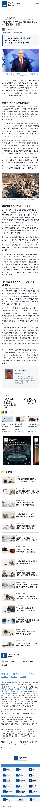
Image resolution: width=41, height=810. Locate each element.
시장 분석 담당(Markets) (31, 689)
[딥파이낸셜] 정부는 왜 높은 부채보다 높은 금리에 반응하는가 (26, 633)
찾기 (36, 9)
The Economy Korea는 (7, 683)
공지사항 (23, 676)
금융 (7, 661)
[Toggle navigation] (37, 4)
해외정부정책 (11, 18)
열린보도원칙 (23, 736)
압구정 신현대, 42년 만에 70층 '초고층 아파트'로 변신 (30, 401)
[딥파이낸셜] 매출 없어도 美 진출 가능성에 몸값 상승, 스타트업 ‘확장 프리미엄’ (26, 528)
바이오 (25, 661)
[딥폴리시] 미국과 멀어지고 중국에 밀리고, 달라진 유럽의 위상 (26, 551)
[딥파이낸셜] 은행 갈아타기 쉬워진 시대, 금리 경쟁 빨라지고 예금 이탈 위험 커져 (27, 575)
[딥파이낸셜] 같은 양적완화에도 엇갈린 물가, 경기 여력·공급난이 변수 (27, 563)
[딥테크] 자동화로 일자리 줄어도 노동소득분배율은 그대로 (25, 504)
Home (3, 18)
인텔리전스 (6, 665)
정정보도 (4, 676)
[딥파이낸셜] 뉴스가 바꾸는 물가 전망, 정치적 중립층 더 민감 (26, 516)
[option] (17, 450)
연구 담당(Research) (24, 691)
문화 (31, 661)
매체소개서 (5, 674)
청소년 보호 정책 (27, 674)
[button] (3, 425)
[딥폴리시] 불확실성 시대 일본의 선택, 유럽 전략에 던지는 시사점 (27, 540)
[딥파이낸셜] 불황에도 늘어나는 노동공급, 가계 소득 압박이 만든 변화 (27, 493)
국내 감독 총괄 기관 (30, 702)
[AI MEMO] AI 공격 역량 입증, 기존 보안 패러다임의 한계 (27, 621)
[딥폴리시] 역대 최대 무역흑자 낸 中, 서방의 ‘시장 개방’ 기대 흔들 (27, 586)
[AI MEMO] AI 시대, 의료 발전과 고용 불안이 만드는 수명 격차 (26, 597)
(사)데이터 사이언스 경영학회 (22, 700)
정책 (12, 661)
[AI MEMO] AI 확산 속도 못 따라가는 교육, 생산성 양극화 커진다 (26, 610)
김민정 (17, 429)
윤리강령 (15, 674)
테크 (18, 661)
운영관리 (14, 676)
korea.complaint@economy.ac (17, 744)
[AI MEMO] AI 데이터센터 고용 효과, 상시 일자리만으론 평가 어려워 (26, 481)
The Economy (10, 687)
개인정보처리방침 (8, 732)
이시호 (4, 429)
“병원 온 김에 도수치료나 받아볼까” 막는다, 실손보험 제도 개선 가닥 (10, 403)
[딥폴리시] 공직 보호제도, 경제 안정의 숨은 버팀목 (27, 644)
